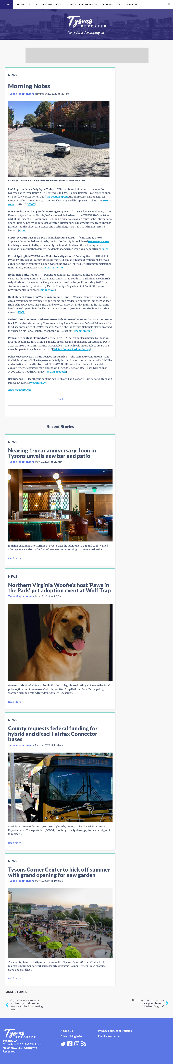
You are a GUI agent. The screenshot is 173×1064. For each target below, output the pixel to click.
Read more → (16, 558)
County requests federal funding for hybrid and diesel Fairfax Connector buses (52, 733)
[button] (169, 4)
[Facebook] (69, 1043)
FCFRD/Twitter (54, 267)
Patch (104, 249)
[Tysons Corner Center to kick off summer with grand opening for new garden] (60, 923)
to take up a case (98, 241)
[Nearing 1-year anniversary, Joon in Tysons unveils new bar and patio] (60, 505)
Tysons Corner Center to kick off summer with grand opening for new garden (59, 872)
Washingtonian (82, 330)
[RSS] (83, 1043)
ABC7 (21, 312)
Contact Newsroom (82, 4)
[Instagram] (76, 1043)
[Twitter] (63, 1044)
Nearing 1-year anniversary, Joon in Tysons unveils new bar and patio (52, 453)
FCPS (22, 230)
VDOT (31, 204)
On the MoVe (47, 289)
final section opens (56, 196)
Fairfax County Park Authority (71, 349)
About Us (23, 4)
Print (60, 399)
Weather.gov (38, 382)
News (12, 75)
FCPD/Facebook (56, 371)
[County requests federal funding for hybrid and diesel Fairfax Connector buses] (60, 787)
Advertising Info (48, 4)
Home (6, 4)
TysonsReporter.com (21, 93)
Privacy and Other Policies (115, 1030)
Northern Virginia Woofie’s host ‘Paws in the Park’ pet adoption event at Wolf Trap (59, 588)
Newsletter (111, 4)
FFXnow (131, 4)
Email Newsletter (109, 1036)
